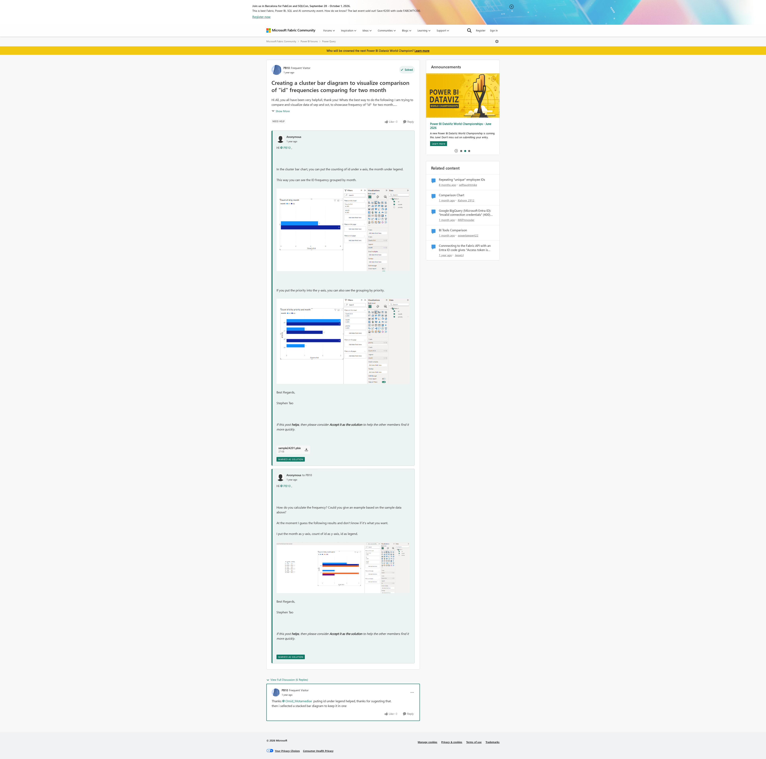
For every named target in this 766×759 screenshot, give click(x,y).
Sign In (494, 30)
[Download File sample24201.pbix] (306, 449)
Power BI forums (309, 41)
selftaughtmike (468, 185)
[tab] (461, 151)
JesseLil (459, 255)
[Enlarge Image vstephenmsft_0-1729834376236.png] (343, 567)
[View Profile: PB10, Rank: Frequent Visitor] (276, 70)
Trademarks (492, 742)
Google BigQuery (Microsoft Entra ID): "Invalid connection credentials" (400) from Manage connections (465, 213)
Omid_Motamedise (298, 701)
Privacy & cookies (451, 742)
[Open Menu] (497, 41)
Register (481, 30)
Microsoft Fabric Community (281, 41)
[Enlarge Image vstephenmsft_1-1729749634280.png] (343, 341)
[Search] (469, 30)
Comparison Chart (451, 195)
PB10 (286, 68)
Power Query (329, 41)
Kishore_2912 (466, 200)
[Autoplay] (456, 151)
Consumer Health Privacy (318, 750)
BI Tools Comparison (453, 230)
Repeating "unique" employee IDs (462, 179)
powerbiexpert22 (468, 235)
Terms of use (474, 742)
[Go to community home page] (290, 30)
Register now (261, 17)
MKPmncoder (466, 220)
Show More (283, 111)
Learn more (422, 51)
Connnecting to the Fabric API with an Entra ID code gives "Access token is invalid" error (465, 248)
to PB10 (307, 475)
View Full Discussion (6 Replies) (289, 680)
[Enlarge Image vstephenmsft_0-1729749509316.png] (343, 229)
